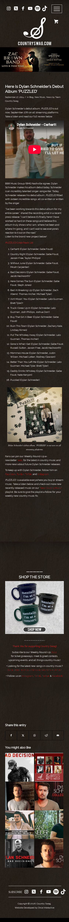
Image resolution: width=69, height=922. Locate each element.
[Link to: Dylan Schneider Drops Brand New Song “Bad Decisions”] (19, 767)
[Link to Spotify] (37, 8)
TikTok (28, 474)
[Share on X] (23, 735)
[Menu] (57, 9)
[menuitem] (58, 9)
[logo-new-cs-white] (34, 28)
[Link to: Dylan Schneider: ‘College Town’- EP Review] (49, 796)
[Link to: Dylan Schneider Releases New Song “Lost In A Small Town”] (49, 853)
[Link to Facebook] (23, 8)
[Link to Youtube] (30, 8)
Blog (31, 97)
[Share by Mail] (58, 735)
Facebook (10, 474)
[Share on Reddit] (46, 735)
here (54, 652)
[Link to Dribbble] (44, 8)
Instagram (43, 474)
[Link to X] (15, 8)
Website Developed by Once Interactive (34, 907)
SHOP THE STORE (34, 577)
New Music (40, 97)
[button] (34, 59)
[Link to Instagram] (8, 8)
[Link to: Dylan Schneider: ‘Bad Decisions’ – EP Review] (19, 853)
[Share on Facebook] (11, 735)
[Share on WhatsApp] (34, 735)
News (49, 97)
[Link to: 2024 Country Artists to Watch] (49, 767)
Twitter (20, 474)
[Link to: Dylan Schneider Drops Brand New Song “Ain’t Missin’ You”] (49, 824)
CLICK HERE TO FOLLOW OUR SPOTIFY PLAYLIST (34, 670)
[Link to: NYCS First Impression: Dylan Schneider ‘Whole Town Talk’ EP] (19, 824)
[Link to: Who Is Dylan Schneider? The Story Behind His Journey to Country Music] (19, 796)
